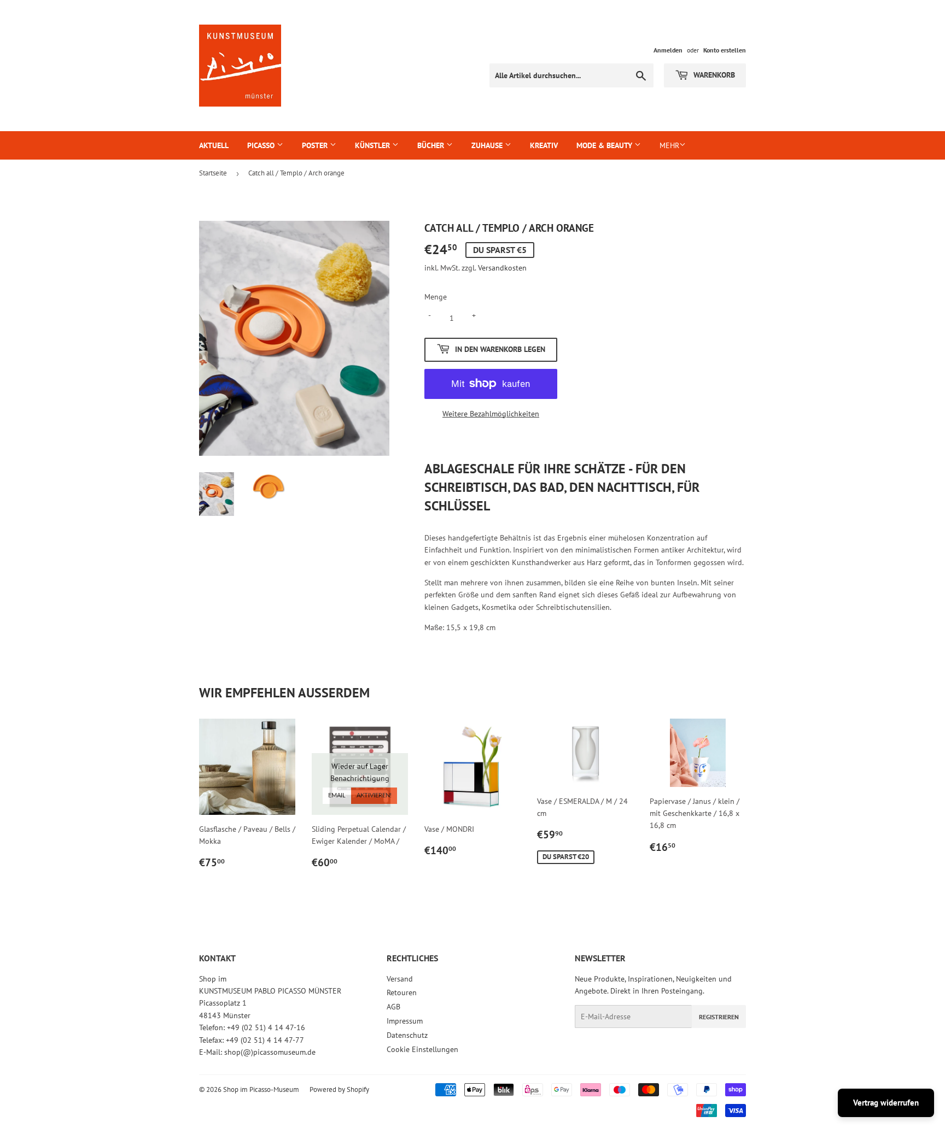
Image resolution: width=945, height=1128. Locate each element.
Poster (316, 145)
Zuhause (488, 145)
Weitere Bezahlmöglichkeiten (490, 414)
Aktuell (214, 145)
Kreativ (544, 145)
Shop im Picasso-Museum (261, 1089)
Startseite (213, 173)
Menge (435, 297)
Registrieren (719, 1017)
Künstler (373, 145)
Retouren (402, 992)
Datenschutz (407, 1035)
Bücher (431, 145)
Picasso (262, 145)
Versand (400, 979)
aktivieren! (374, 795)
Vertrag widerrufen (886, 1102)
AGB (393, 1007)
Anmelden (668, 50)
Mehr (669, 145)
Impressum (405, 1021)
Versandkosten (502, 268)
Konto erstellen (724, 50)
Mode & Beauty (605, 145)
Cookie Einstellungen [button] (422, 1049)
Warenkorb (713, 75)
